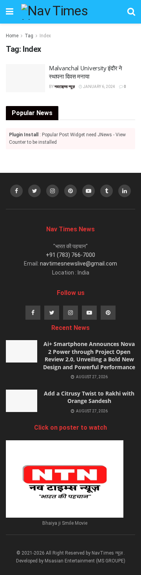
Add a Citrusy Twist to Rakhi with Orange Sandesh (89, 397)
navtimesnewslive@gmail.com (78, 263)
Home (12, 35)
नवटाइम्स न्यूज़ (64, 86)
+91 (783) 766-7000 (70, 255)
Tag (29, 35)
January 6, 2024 (98, 86)
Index (45, 35)
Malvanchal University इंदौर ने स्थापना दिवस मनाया (85, 72)
